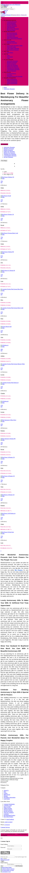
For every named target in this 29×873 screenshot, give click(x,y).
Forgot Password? (5, 859)
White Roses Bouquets (12, 37)
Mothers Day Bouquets (12, 66)
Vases (8, 55)
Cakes (8, 58)
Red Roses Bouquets (12, 33)
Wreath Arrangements (12, 80)
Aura (2, 337)
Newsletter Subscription (9, 797)
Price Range (4, 160)
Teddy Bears (10, 52)
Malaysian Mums (11, 30)
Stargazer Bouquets (11, 24)
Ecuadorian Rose (11, 35)
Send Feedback (10, 819)
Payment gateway (5, 778)
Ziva (2, 262)
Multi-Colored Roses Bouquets (14, 38)
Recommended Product (9, 815)
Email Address (4, 844)
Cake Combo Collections (13, 48)
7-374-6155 (7, 824)
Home (5, 87)
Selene (2, 206)
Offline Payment (8, 808)
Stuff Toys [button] (6, 51)
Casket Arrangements (12, 82)
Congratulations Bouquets (13, 69)
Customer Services (5, 827)
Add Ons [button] (6, 54)
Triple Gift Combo (11, 47)
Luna (2, 281)
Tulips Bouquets (11, 27)
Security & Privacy (8, 811)
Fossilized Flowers (11, 73)
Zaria (2, 468)
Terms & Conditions (9, 812)
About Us (6, 790)
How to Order (7, 807)
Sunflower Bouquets (12, 26)
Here (2, 858)
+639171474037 (8, 822)
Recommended (7, 2)
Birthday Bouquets (11, 63)
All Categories (4, 144)
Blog (5, 791)
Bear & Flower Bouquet (13, 49)
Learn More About (5, 801)
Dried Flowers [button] (7, 72)
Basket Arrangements (12, 83)
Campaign (6, 814)
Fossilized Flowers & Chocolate (14, 76)
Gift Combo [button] (7, 44)
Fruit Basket (10, 56)
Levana (2, 374)
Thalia (2, 187)
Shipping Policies (8, 809)
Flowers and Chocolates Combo (15, 45)
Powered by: (4, 782)
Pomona (3, 430)
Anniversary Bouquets (12, 61)
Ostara (2, 244)
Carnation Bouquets (12, 21)
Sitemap (6, 796)
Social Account (4, 781)
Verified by (3, 779)
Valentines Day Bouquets (13, 68)
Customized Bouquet (6, 15)
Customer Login (8, 805)
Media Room (7, 794)
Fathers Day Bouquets (12, 65)
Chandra (3, 393)
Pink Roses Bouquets (12, 34)
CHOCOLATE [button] (7, 40)
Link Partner (7, 799)
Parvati (2, 225)
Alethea (2, 356)
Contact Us (3, 819)
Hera (2, 300)
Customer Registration (9, 804)
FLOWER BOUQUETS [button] (10, 20)
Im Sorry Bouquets (11, 70)
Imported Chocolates (12, 42)
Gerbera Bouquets (11, 23)
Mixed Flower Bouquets (13, 28)
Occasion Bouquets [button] (8, 59)
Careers (5, 793)
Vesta (2, 486)
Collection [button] (6, 84)
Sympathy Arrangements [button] (10, 77)
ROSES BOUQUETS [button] (9, 31)
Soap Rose (9, 75)
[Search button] (3, 12)
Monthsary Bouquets (12, 62)
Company (3, 787)
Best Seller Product (8, 3)
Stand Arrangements (12, 79)
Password (3, 847)
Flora (2, 318)
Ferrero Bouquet (11, 41)
